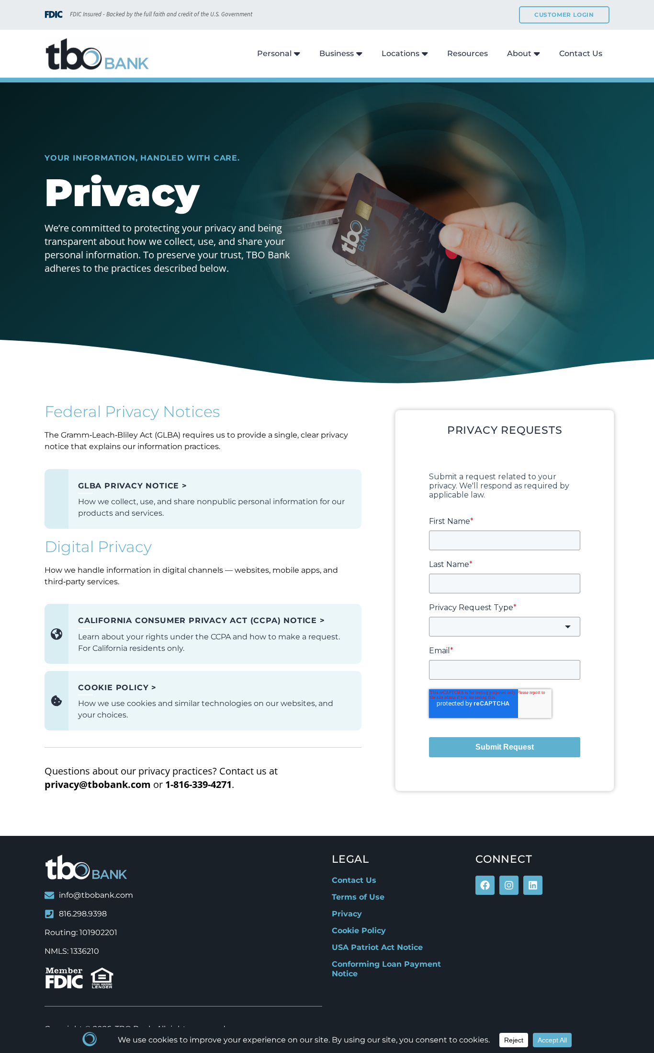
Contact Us (580, 53)
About (519, 53)
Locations (400, 53)
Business (336, 53)
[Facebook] (485, 885)
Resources (467, 53)
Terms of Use (358, 897)
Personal (274, 53)
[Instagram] (509, 885)
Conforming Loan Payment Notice (386, 969)
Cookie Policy (359, 930)
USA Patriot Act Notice (377, 947)
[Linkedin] (532, 885)
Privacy (347, 913)
